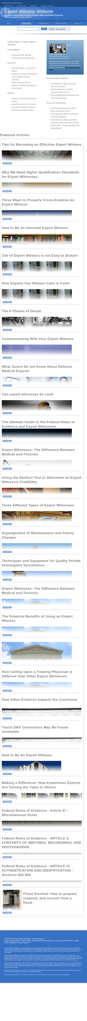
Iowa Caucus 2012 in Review (24, 104)
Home (9, 23)
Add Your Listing (60, 23)
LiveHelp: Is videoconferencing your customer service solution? (25, 76)
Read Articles (26, 23)
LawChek (33, 6)
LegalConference (47, 6)
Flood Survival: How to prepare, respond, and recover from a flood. (24, 85)
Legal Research (43, 23)
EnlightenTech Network (12, 3)
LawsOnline (8, 6)
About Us (78, 23)
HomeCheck (21, 6)
